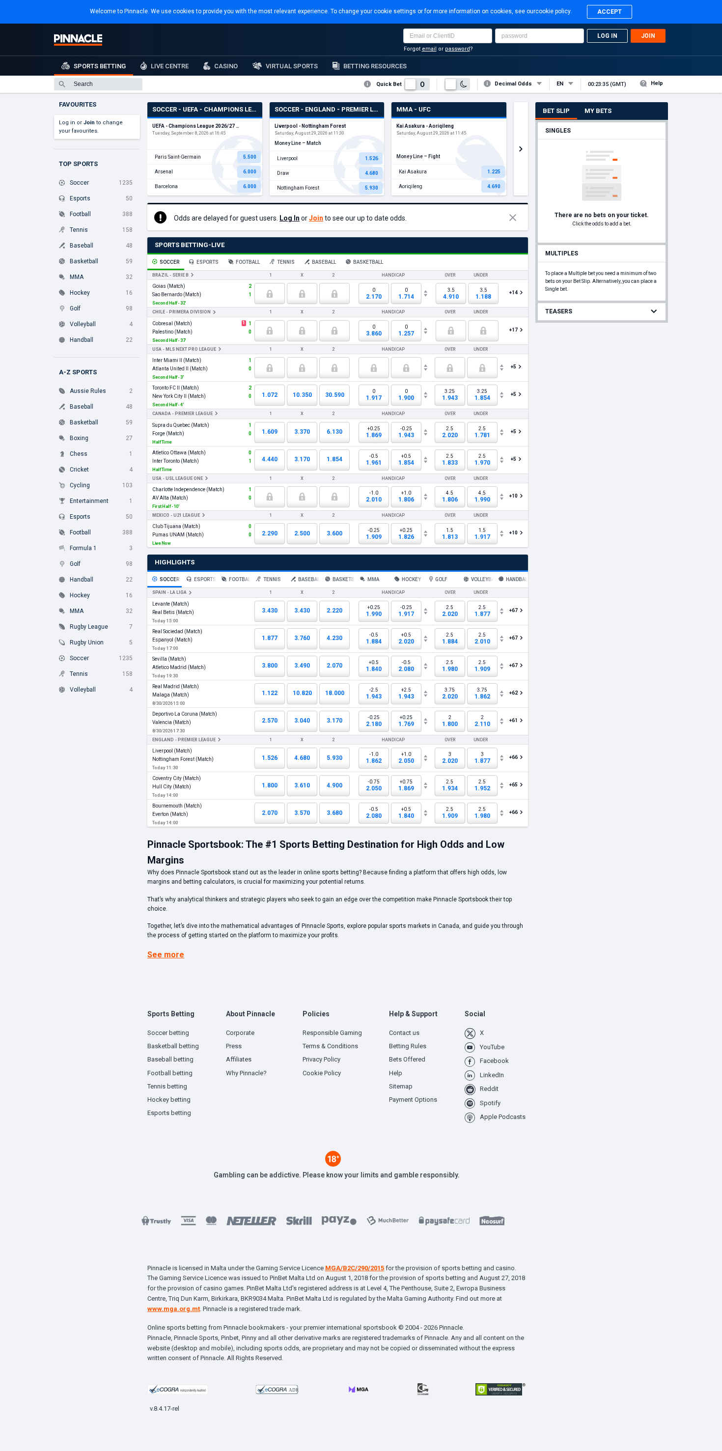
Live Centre (170, 66)
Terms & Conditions (330, 1046)
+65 (514, 784)
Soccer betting (168, 1032)
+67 (514, 610)
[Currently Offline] (269, 293)
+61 (514, 720)
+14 (514, 292)
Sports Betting (100, 66)
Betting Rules (407, 1046)
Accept (609, 11)
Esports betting (169, 1112)
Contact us (404, 1032)
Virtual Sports (292, 66)
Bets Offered (407, 1059)
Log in (607, 35)
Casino (226, 66)
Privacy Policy (321, 1059)
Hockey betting (169, 1099)
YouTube (492, 1047)
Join (648, 35)
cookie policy (553, 11)
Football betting (170, 1073)
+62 (514, 693)
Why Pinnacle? (246, 1073)
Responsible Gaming (332, 1032)
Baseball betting (170, 1059)
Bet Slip (556, 110)
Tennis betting (167, 1086)
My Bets (597, 110)
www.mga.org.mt (173, 1308)
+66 (514, 757)
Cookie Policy (322, 1073)
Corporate (240, 1032)
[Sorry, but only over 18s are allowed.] (333, 1164)
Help (657, 83)
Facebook (494, 1060)
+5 (513, 366)
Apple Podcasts (503, 1116)
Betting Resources (375, 66)
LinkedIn (492, 1075)
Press (234, 1046)
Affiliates (238, 1059)
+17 (514, 330)
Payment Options (413, 1099)
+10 (514, 496)
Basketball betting (173, 1046)
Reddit (489, 1088)
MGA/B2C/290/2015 (354, 1268)
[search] (98, 84)
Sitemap (401, 1086)
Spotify (490, 1103)
